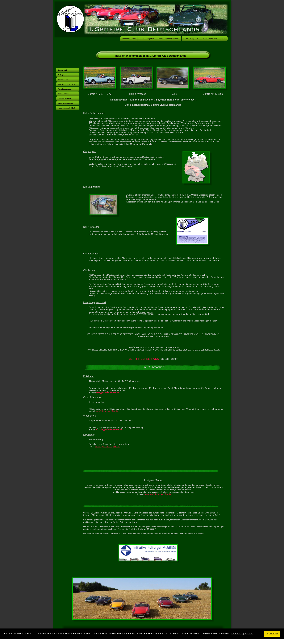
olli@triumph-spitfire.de (107, 411)
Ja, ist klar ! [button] (272, 633)
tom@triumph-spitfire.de (107, 393)
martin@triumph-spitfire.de (107, 446)
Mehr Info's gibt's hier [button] (242, 633)
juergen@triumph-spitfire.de (109, 430)
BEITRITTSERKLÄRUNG (144, 358)
